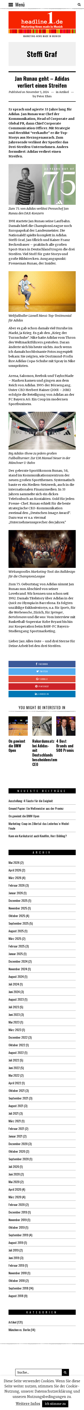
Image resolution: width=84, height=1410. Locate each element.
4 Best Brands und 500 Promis (65, 745)
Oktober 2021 (17, 1090)
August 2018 (16, 1295)
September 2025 (19, 923)
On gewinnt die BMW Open (17, 745)
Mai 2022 (14, 1075)
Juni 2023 (14, 1014)
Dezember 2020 (18, 1143)
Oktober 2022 (17, 1044)
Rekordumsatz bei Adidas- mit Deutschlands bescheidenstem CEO (44, 752)
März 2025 (15, 938)
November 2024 (18, 968)
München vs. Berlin (19, 1329)
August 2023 (16, 999)
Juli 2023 (14, 1006)
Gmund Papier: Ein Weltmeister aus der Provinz (36, 808)
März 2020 (15, 1196)
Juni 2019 (14, 1257)
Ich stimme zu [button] (55, 1404)
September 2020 (19, 1158)
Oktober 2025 (17, 915)
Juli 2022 (14, 1060)
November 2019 (18, 1219)
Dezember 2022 (18, 1037)
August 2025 (16, 930)
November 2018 (18, 1272)
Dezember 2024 (18, 961)
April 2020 (15, 1189)
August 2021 (16, 1105)
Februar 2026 (17, 885)
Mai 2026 (14, 862)
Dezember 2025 (18, 900)
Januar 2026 (16, 892)
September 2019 (18, 1234)
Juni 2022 (14, 1067)
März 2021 (15, 1120)
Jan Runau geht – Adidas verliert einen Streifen (42, 81)
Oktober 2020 (17, 1151)
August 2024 (16, 976)
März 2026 (15, 877)
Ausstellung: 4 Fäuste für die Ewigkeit (31, 800)
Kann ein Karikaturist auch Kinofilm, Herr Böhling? (38, 835)
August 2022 (16, 1052)
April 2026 (15, 870)
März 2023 (15, 1029)
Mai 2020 (14, 1181)
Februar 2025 (17, 946)
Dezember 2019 (18, 1212)
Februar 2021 (16, 1128)
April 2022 (15, 1082)
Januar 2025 (16, 953)
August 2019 (16, 1242)
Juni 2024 (14, 991)
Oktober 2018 (17, 1280)
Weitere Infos (28, 1404)
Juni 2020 (14, 1174)
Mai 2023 (14, 1022)
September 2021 (18, 1098)
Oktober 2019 (17, 1227)
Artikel (64, 92)
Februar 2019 (16, 1265)
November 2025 (18, 908)
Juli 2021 (14, 1113)
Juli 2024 (14, 984)
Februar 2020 (17, 1204)
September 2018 (18, 1288)
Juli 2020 (14, 1166)
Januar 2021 (15, 1136)
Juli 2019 (14, 1250)
